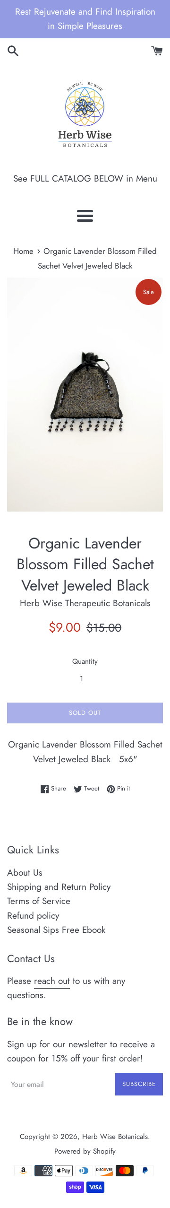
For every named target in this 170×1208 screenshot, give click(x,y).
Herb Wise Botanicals (115, 1136)
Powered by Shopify (85, 1151)
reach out (52, 980)
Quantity (85, 661)
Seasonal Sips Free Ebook (56, 929)
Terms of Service (38, 901)
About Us (24, 872)
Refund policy (33, 915)
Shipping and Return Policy (58, 886)
